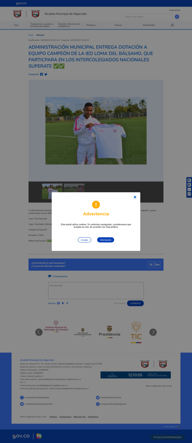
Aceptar (84, 240)
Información (105, 240)
